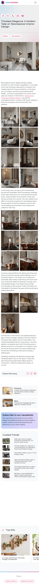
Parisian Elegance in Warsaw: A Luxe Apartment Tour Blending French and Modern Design (24, 447)
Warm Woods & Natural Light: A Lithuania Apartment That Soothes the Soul (24, 461)
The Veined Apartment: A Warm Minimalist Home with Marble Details (24, 468)
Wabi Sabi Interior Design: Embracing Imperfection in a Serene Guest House (23, 440)
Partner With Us (11, 581)
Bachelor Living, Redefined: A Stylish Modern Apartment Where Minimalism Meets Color (24, 475)
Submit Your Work (27, 581)
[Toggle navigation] (35, 2)
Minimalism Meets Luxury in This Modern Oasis (25, 453)
